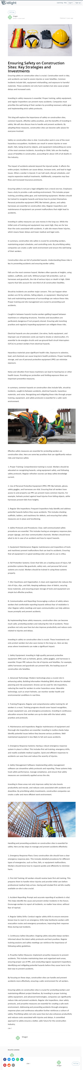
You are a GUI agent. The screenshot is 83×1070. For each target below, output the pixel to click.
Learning (60, 3)
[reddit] (9, 1065)
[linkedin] (21, 1060)
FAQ (65, 3)
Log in (71, 3)
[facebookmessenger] (9, 1060)
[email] (13, 1065)
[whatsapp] (17, 1060)
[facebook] (4, 1060)
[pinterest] (4, 1065)
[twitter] (13, 1060)
